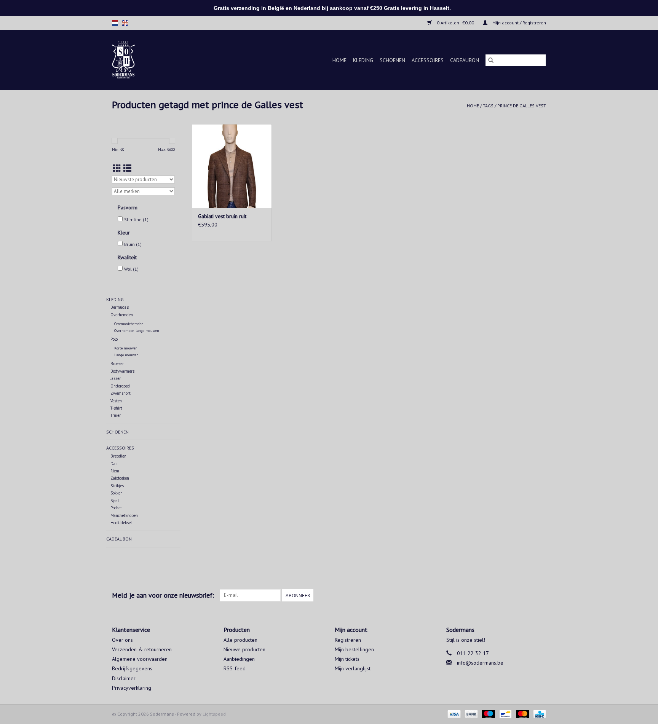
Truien (115, 415)
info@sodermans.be (480, 662)
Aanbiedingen (239, 658)
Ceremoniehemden (129, 323)
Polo (114, 339)
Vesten (116, 400)
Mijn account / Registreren (518, 23)
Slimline (136, 219)
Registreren (348, 639)
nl (115, 23)
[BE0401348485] (132, 59)
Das (113, 463)
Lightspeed (214, 714)
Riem (114, 471)
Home (339, 60)
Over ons (122, 639)
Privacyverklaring (131, 687)
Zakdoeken (119, 478)
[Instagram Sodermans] (540, 595)
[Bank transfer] (470, 713)
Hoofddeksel (121, 522)
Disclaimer (124, 678)
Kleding (363, 60)
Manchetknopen (124, 515)
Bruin (133, 244)
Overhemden (121, 314)
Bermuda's (119, 307)
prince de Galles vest (521, 105)
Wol (131, 269)
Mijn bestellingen (354, 649)
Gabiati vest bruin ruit (222, 216)
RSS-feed (235, 668)
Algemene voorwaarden (140, 658)
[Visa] (453, 713)
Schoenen (392, 60)
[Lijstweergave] (127, 168)
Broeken (117, 363)
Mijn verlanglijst (353, 668)
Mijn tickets (347, 658)
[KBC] (538, 713)
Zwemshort (120, 393)
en (125, 23)
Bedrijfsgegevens (132, 668)
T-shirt (116, 408)
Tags (488, 105)
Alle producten (240, 639)
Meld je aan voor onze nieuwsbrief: (163, 595)
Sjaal (114, 500)
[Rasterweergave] (117, 168)
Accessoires (428, 60)
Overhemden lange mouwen (136, 330)
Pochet (116, 507)
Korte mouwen (125, 348)
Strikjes (117, 485)
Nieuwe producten (244, 649)
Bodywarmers (122, 371)
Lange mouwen (126, 354)
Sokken (116, 493)
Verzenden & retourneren (142, 649)
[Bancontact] (504, 713)
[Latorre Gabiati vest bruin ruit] (232, 166)
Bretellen (118, 456)
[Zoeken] (491, 60)
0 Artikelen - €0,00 (455, 23)
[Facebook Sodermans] (526, 595)
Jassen (115, 378)
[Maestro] (487, 713)
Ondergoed (120, 386)
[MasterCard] (521, 713)
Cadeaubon (464, 60)
